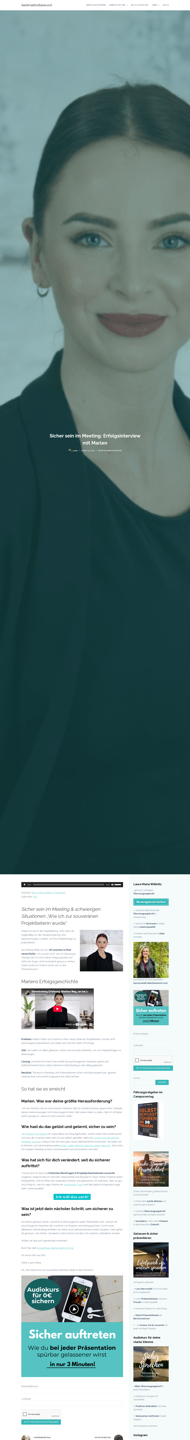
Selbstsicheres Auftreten (110, 451)
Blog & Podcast (140, 5)
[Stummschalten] (112, 884)
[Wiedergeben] (24, 884)
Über (154, 5)
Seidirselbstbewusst (36, 5)
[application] (72, 884)
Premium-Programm (36, 1134)
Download (59, 892)
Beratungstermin (96, 5)
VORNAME (26, 1399)
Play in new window (41, 892)
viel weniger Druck (73, 1184)
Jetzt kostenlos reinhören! (145, 1426)
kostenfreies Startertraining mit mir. (55, 1248)
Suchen (136, 1078)
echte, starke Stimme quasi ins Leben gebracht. (85, 1145)
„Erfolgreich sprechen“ (144, 1282)
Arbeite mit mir (117, 5)
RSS (35, 896)
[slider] (118, 884)
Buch (166, 5)
